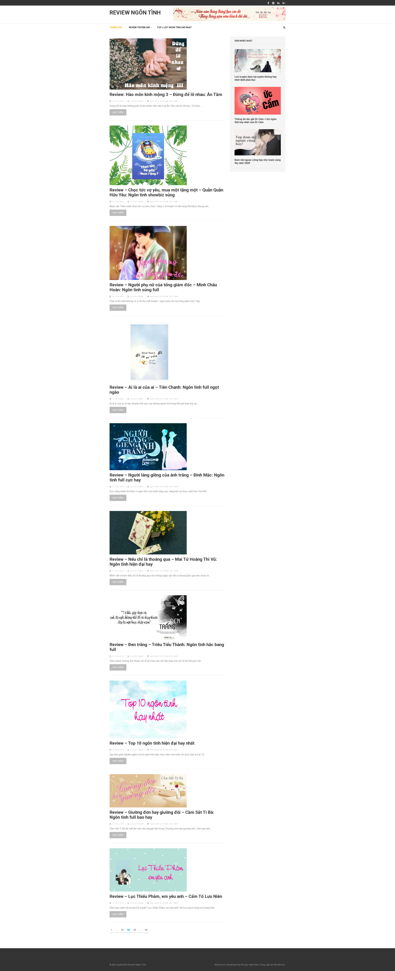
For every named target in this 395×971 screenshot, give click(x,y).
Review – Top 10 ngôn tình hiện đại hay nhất (152, 743)
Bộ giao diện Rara (250, 964)
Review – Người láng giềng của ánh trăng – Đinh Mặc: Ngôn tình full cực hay (167, 477)
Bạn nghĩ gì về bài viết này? (164, 101)
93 (135, 929)
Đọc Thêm (118, 112)
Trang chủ (116, 27)
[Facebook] (268, 3)
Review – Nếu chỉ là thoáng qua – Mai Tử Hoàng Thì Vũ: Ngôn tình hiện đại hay (163, 562)
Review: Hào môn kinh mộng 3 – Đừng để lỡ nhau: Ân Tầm (166, 94)
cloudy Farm (136, 101)
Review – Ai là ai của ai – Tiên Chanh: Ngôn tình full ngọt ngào (164, 390)
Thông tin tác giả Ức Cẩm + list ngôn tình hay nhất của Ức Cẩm (255, 121)
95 (147, 929)
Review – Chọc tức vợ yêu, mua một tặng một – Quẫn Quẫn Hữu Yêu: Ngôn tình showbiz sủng (166, 192)
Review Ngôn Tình (135, 12)
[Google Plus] (283, 3)
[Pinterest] (273, 3)
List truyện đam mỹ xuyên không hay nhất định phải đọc (255, 78)
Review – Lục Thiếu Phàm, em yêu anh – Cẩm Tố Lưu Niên (166, 896)
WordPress (279, 964)
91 (123, 929)
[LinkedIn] (278, 3)
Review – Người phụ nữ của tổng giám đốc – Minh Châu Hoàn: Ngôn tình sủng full (163, 287)
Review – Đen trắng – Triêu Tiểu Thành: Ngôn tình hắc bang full (167, 647)
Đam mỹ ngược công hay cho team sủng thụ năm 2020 (258, 161)
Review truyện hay (139, 27)
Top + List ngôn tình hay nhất (174, 27)
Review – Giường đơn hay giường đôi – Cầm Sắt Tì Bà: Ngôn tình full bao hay (162, 815)
